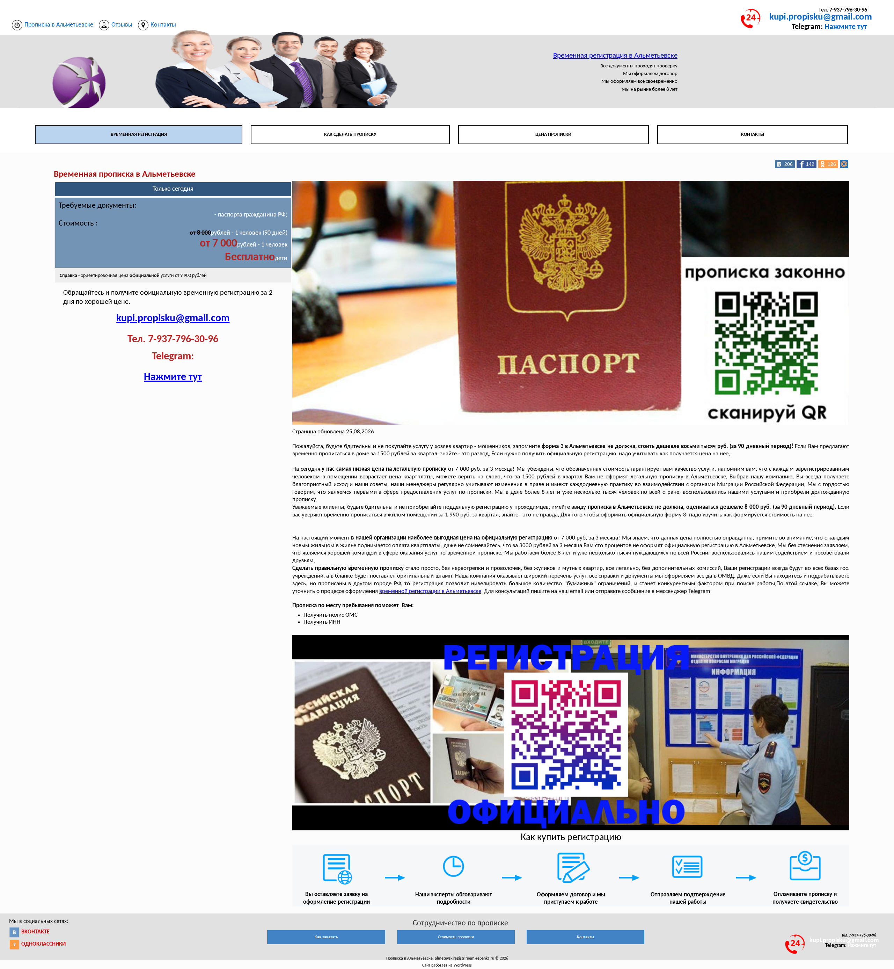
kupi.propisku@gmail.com (820, 17)
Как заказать (326, 937)
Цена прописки (553, 134)
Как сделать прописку (350, 134)
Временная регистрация (139, 134)
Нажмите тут (846, 27)
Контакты (752, 134)
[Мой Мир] (844, 164)
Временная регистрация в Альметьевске (615, 55)
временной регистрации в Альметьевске (430, 591)
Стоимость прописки (456, 937)
